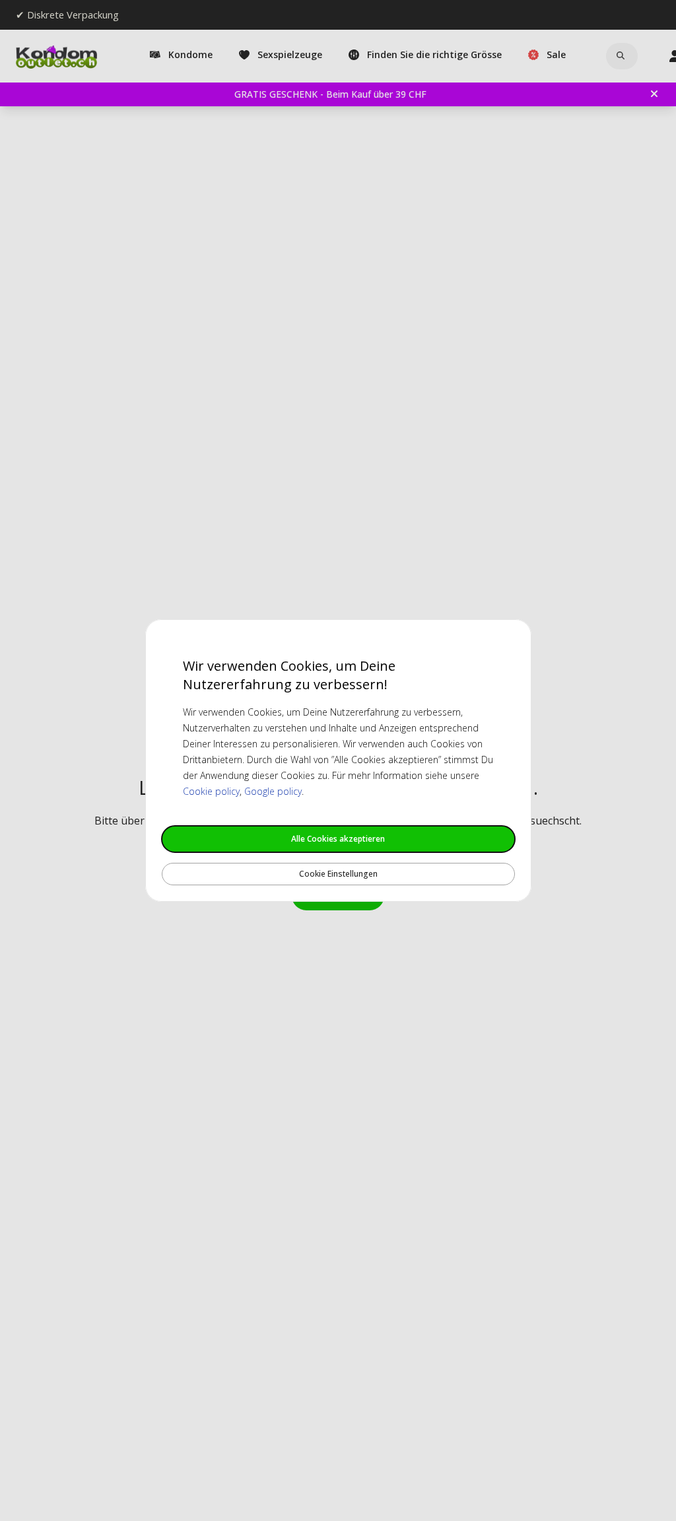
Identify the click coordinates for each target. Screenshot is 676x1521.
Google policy (273, 791)
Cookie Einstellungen (338, 873)
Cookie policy (211, 791)
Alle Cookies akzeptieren (338, 838)
